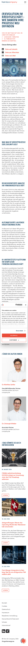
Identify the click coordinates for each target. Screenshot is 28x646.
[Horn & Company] (9, 2)
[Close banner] (25, 304)
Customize (13, 340)
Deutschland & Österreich (10, 619)
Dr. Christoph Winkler (9, 424)
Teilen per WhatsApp (12, 52)
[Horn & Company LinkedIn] (3, 631)
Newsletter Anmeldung (9, 616)
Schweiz (4, 622)
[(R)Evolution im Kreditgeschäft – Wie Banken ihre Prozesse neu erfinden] (23, 641)
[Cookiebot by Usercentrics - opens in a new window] (16, 305)
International (6, 625)
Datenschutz (6, 609)
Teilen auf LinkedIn (11, 49)
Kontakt (4, 603)
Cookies (4, 606)
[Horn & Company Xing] (7, 631)
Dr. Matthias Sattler (8, 385)
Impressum (5, 612)
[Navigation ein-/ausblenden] (25, 2)
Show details (19, 330)
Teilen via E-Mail (10, 55)
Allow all (14, 335)
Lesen (5, 495)
